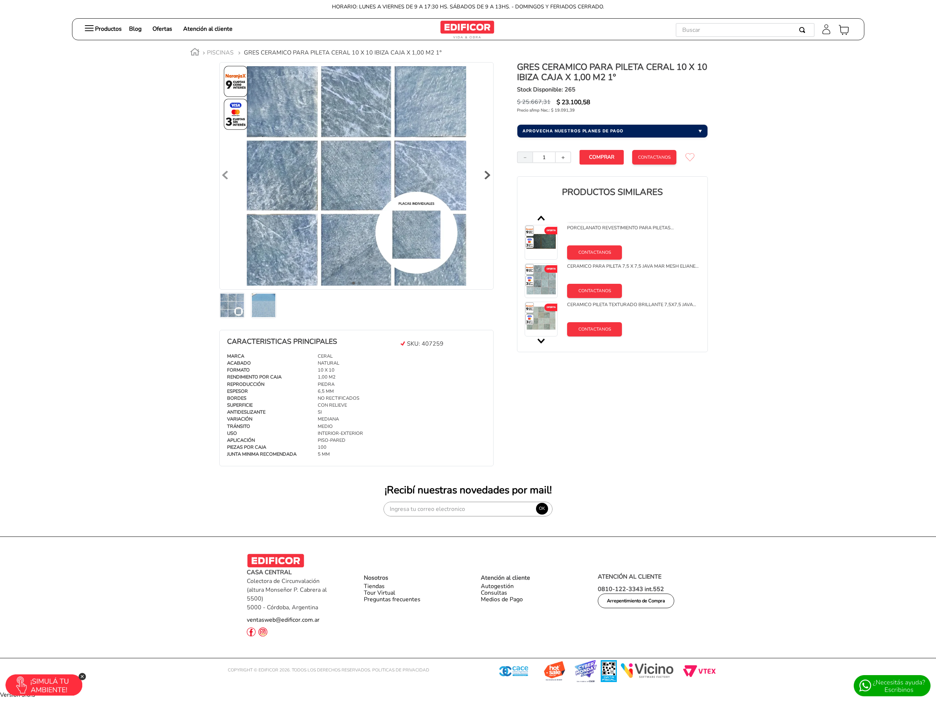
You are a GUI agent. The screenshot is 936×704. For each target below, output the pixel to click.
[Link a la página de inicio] (195, 53)
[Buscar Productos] (803, 30)
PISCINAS (220, 53)
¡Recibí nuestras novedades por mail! (468, 490)
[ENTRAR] (827, 30)
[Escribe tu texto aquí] (467, 37)
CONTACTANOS (654, 157)
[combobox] (745, 30)
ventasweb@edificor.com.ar (283, 620)
